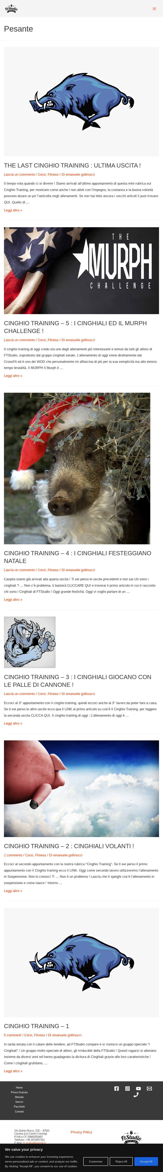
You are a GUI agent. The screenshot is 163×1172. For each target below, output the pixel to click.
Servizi (19, 1101)
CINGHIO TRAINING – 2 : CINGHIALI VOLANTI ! (69, 846)
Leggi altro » (13, 210)
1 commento (13, 855)
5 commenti (12, 1035)
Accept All (146, 1161)
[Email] (149, 1088)
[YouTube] (138, 1088)
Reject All (121, 1161)
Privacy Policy (81, 1132)
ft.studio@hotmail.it (34, 1142)
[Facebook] (116, 1088)
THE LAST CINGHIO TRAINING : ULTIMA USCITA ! (72, 165)
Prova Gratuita (19, 1092)
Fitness (53, 174)
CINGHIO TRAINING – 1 (36, 1026)
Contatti (19, 1111)
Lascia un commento (19, 174)
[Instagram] (127, 1088)
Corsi (42, 174)
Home (19, 1087)
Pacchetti (19, 1106)
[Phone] (136, 1094)
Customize (95, 1161)
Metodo (19, 1097)
